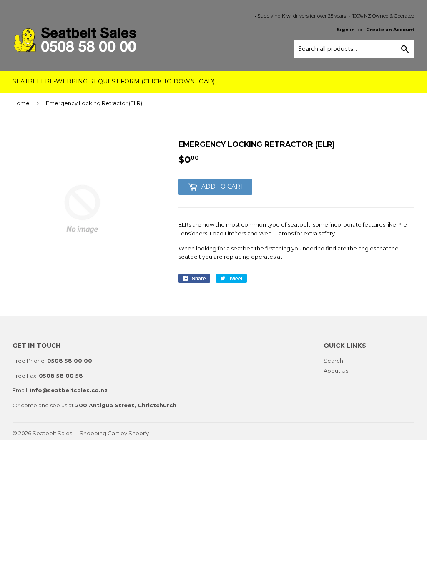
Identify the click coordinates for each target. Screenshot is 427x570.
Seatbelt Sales (52, 433)
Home (21, 103)
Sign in (346, 30)
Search (333, 360)
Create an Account (390, 30)
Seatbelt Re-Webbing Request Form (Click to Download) (114, 81)
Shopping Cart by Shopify (114, 433)
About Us (336, 370)
